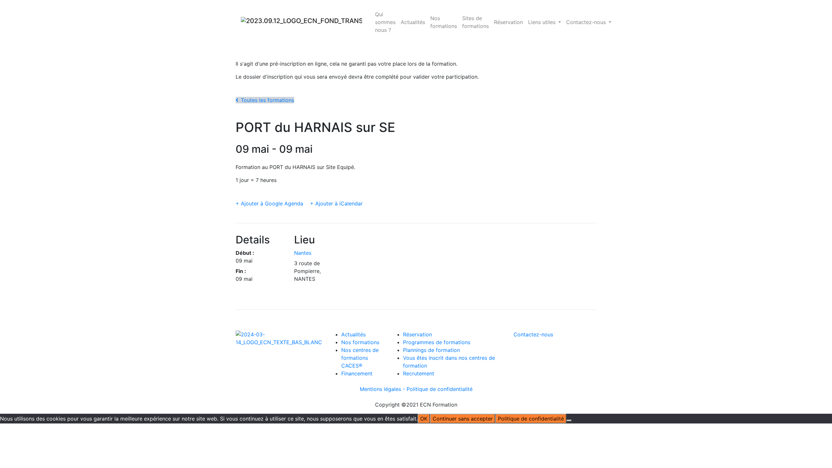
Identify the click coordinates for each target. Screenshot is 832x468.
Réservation (508, 22)
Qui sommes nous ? (385, 22)
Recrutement (418, 373)
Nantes (302, 253)
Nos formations (443, 22)
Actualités (413, 22)
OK (423, 418)
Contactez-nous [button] (586, 22)
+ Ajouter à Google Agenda (269, 203)
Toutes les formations (267, 100)
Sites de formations (475, 22)
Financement (356, 373)
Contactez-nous (533, 334)
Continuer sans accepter (463, 418)
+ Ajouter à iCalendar (336, 203)
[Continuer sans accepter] (569, 421)
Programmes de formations (436, 342)
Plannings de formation (431, 350)
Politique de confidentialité (440, 389)
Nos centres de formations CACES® (360, 358)
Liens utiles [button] (542, 22)
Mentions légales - (383, 389)
